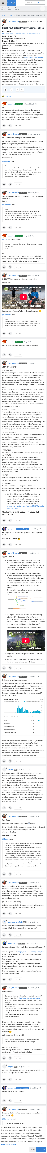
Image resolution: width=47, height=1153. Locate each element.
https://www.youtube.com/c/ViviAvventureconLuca (21, 34)
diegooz (10, 769)
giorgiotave (12, 529)
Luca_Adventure (13, 21)
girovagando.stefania (15, 922)
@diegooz (6, 839)
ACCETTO (41, 1149)
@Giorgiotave (7, 1119)
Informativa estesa (8, 1144)
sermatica (11, 104)
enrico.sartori (12, 943)
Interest (8, 9)
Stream (3, 9)
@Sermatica (7, 161)
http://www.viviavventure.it (34, 58)
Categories (15, 9)
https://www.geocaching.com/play (30, 952)
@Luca (4, 240)
